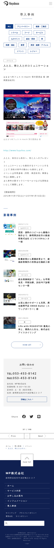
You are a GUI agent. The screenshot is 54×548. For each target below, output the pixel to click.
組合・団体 (30, 39)
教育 (22, 45)
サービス (39, 33)
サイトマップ (11, 513)
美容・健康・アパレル (39, 45)
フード (27, 33)
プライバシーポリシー (28, 513)
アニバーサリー (23, 26)
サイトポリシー (22, 516)
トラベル (14, 33)
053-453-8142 (25, 373)
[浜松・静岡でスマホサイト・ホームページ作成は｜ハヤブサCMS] (11, 3)
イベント (20, 51)
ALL (9, 26)
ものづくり (15, 39)
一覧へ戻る (27, 436)
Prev (13, 436)
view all (27, 345)
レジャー (33, 51)
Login (27, 543)
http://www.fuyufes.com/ (17, 150)
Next (40, 436)
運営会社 (9, 516)
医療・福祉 (10, 45)
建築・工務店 (41, 26)
